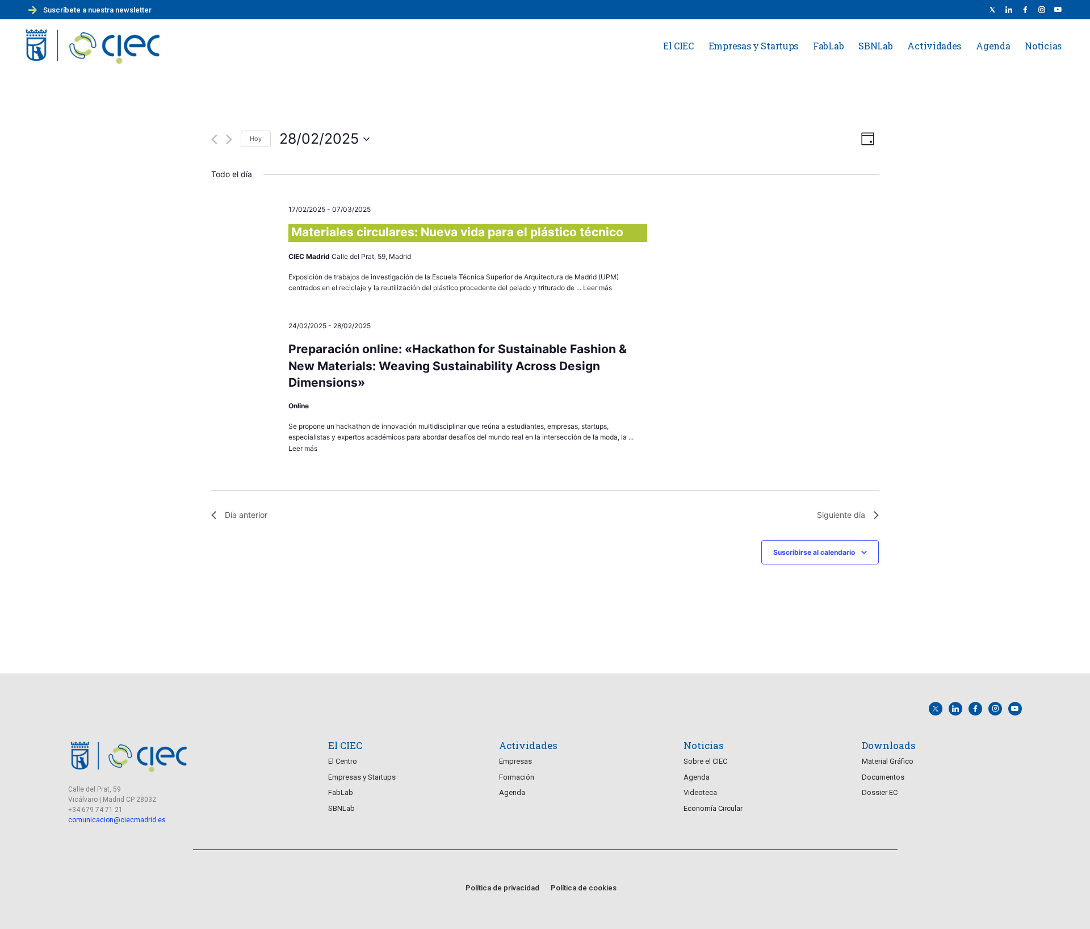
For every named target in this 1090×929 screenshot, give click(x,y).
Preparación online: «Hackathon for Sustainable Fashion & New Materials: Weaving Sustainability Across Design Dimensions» (457, 366)
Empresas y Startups (753, 46)
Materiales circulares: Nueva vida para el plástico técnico (457, 232)
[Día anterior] (214, 139)
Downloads (889, 745)
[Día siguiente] (229, 139)
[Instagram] (995, 708)
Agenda (993, 46)
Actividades (934, 46)
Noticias (1043, 46)
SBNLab (875, 46)
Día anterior (246, 515)
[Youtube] (1058, 9)
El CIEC (678, 46)
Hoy (256, 139)
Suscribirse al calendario (814, 552)
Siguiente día (841, 515)
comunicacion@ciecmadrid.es (117, 820)
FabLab (828, 46)
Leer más (597, 287)
